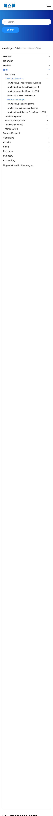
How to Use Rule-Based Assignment (23, 87)
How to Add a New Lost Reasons (21, 95)
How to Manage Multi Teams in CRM (23, 91)
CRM (17, 48)
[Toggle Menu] (49, 5)
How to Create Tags (15, 99)
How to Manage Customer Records (22, 108)
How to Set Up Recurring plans (20, 103)
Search (10, 29)
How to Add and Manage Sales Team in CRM (26, 112)
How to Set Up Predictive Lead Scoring (24, 82)
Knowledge (7, 48)
